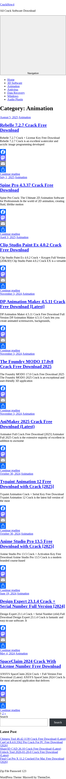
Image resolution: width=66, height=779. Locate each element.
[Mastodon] (33, 158)
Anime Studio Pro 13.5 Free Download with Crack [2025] (27, 544)
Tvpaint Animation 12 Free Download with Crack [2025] (27, 484)
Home (10, 79)
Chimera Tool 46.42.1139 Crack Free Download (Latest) (33, 738)
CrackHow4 (7, 4)
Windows (12, 96)
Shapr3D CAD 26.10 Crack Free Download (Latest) (30, 748)
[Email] (33, 164)
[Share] (33, 169)
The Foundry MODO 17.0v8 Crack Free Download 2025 (26, 364)
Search (4, 716)
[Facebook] (33, 152)
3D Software (14, 82)
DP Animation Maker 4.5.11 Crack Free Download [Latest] (32, 304)
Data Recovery (16, 92)
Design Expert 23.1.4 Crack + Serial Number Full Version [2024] (32, 604)
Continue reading (10, 174)
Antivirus (12, 89)
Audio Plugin (15, 99)
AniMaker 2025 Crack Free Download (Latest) (26, 424)
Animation (13, 86)
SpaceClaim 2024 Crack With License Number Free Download (30, 664)
